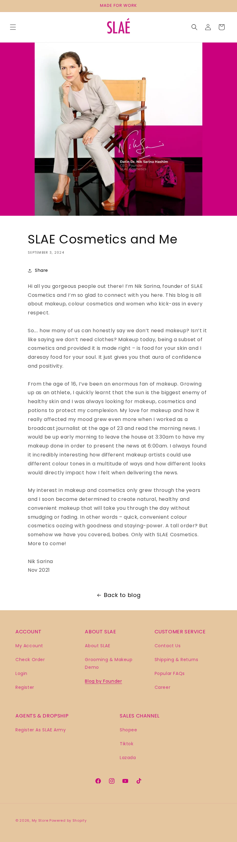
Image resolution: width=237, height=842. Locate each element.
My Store (40, 820)
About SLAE (97, 646)
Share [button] (41, 270)
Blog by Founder (103, 681)
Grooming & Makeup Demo (108, 663)
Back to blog (122, 595)
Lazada (128, 757)
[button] (13, 27)
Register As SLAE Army (40, 730)
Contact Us (168, 646)
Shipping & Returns (176, 659)
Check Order (30, 659)
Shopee (128, 730)
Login (21, 673)
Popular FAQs (170, 673)
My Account (29, 646)
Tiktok (127, 744)
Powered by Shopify (68, 820)
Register (24, 687)
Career (163, 687)
